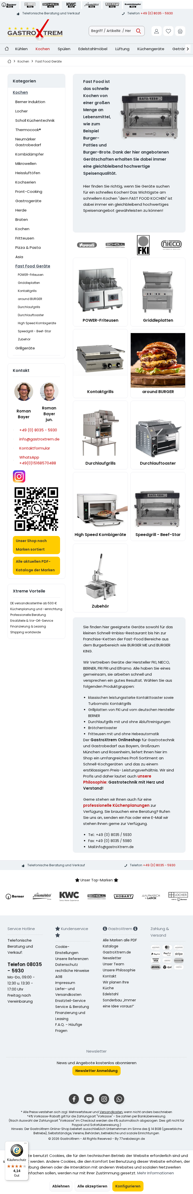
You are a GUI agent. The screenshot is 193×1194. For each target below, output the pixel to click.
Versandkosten (111, 1112)
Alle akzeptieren (92, 1186)
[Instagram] (104, 1099)
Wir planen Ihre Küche (116, 985)
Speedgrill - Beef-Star (34, 331)
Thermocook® (28, 129)
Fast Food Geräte (32, 266)
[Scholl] (115, 245)
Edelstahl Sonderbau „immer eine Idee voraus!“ (119, 1000)
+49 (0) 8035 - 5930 (156, 13)
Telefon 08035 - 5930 (25, 967)
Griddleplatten (29, 283)
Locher (21, 111)
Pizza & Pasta (28, 247)
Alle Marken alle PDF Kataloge (120, 943)
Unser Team (113, 964)
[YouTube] (89, 1099)
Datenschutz (66, 964)
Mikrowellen (25, 163)
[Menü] (25, 1144)
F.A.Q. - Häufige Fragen (68, 1027)
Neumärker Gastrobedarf (28, 141)
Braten (21, 219)
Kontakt (109, 976)
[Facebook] (74, 1099)
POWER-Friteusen (30, 275)
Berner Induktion (30, 101)
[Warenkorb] (180, 31)
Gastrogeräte (28, 200)
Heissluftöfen (27, 172)
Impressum (65, 982)
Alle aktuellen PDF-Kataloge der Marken (35, 566)
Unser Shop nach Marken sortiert (31, 545)
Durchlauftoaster (31, 315)
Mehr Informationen (155, 1173)
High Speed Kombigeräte (37, 323)
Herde (21, 210)
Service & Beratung (72, 1006)
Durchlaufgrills (29, 307)
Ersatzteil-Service (70, 1000)
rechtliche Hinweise (72, 970)
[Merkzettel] (168, 31)
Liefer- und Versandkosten (68, 991)
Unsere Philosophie (119, 970)
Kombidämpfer (29, 154)
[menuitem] (180, 31)
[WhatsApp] (119, 1099)
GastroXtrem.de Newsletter (117, 955)
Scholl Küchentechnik (35, 120)
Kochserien (25, 182)
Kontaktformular (34, 448)
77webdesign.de (132, 1139)
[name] (15, 896)
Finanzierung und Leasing (70, 1015)
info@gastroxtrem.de (39, 439)
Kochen (20, 92)
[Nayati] (87, 245)
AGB (58, 976)
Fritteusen (24, 238)
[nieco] (171, 245)
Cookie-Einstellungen (66, 949)
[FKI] (143, 245)
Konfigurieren (127, 1186)
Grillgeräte (25, 348)
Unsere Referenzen (71, 958)
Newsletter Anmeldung (96, 1070)
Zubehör (24, 339)
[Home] (7, 49)
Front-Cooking (28, 191)
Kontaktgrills (27, 291)
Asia (19, 256)
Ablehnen (61, 1186)
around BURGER (30, 299)
